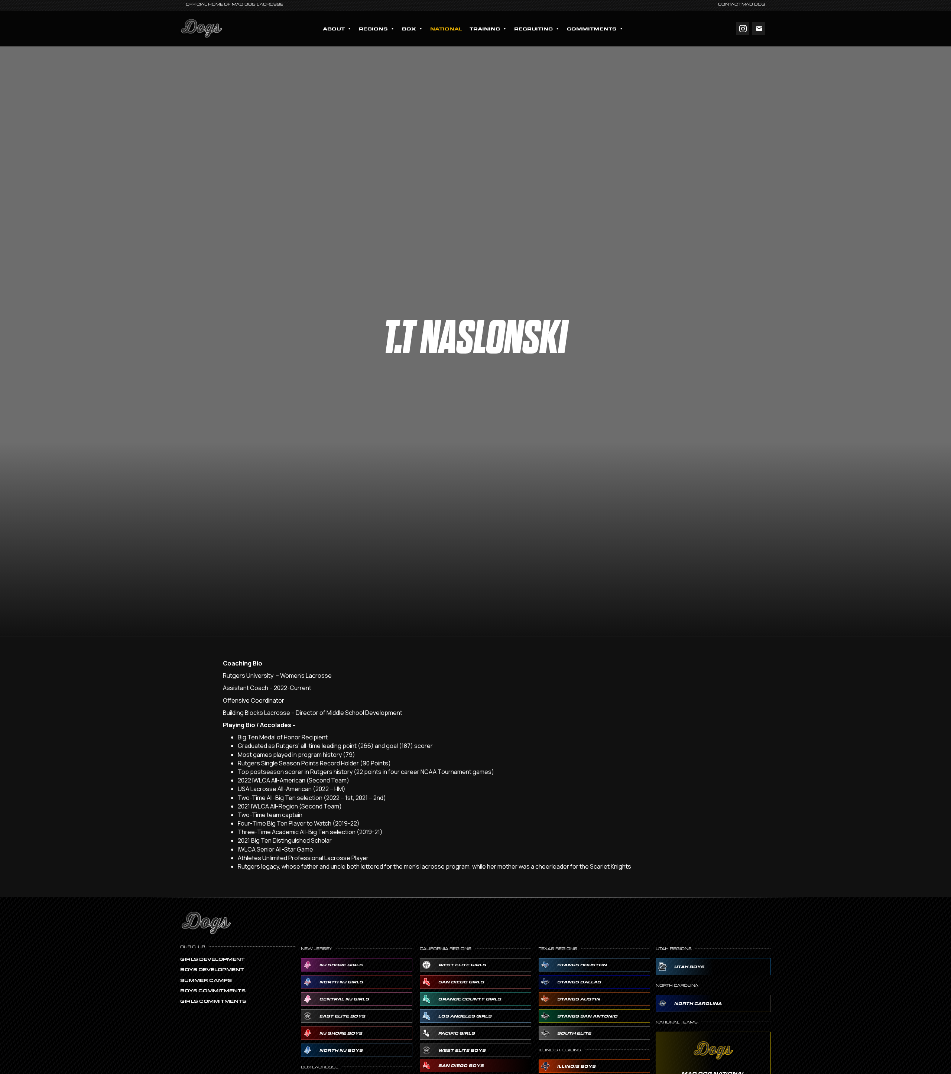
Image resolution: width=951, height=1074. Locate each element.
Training (485, 29)
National (446, 29)
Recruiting (533, 29)
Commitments (592, 29)
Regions (373, 29)
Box (409, 29)
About (334, 29)
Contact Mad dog (741, 4)
